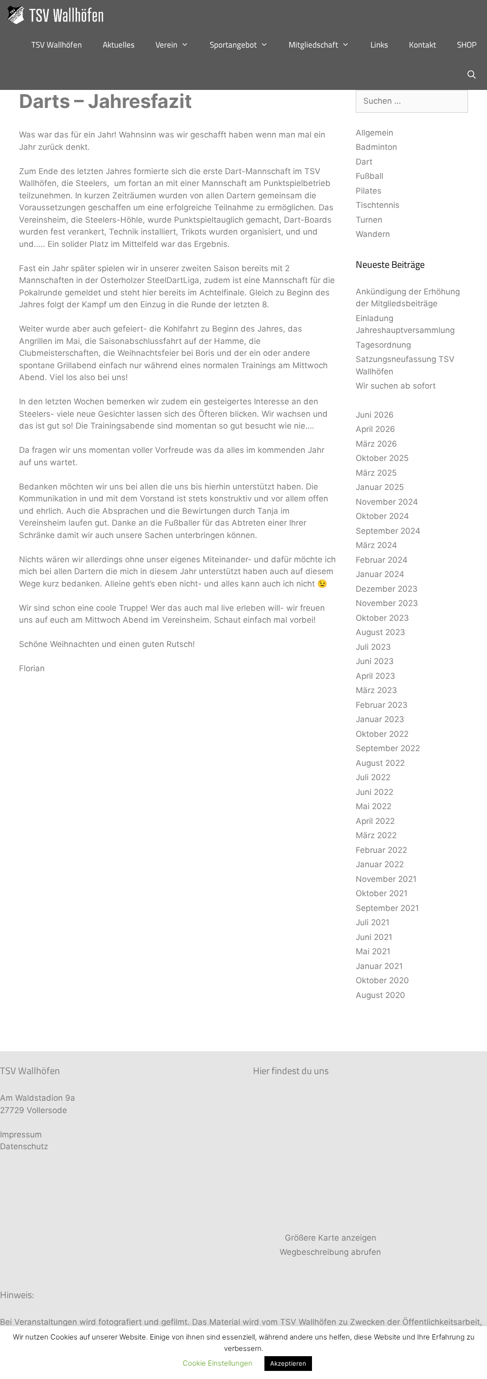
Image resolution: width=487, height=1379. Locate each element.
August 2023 (380, 632)
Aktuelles (119, 45)
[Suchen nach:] (412, 101)
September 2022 (388, 748)
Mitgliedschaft (313, 45)
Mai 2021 (373, 951)
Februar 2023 (382, 705)
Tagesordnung (383, 345)
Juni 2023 (375, 661)
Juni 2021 (374, 937)
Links (379, 45)
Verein (166, 45)
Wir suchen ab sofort (396, 386)
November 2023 (387, 603)
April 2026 (375, 429)
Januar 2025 (380, 487)
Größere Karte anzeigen (330, 1237)
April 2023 (375, 676)
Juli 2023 (373, 647)
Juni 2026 (375, 415)
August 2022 (380, 763)
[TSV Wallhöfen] (58, 15)
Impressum (21, 1134)
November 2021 (386, 879)
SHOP (467, 45)
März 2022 (376, 835)
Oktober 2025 (382, 458)
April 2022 (375, 821)
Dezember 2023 (387, 589)
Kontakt (422, 45)
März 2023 (376, 690)
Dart (364, 161)
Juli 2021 (373, 922)
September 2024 (388, 531)
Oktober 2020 (382, 980)
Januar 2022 (380, 864)
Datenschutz (24, 1146)
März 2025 (376, 473)
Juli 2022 (373, 777)
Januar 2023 (380, 719)
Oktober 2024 (382, 516)
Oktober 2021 (382, 893)
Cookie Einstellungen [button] (218, 1363)
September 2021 (387, 908)
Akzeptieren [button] (288, 1363)
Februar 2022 (381, 850)
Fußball (369, 176)
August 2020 (380, 995)
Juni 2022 (374, 792)
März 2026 (376, 444)
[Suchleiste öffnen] (471, 75)
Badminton (376, 147)
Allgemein (374, 132)
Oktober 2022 (382, 734)
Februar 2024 (382, 560)
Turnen (369, 220)
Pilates (368, 191)
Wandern (373, 234)
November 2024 (387, 502)
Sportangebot (233, 45)
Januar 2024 (380, 574)
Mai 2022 (373, 806)
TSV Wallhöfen (56, 45)
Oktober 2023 (382, 618)
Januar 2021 (379, 966)
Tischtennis (377, 205)
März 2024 (376, 545)
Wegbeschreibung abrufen (330, 1252)
